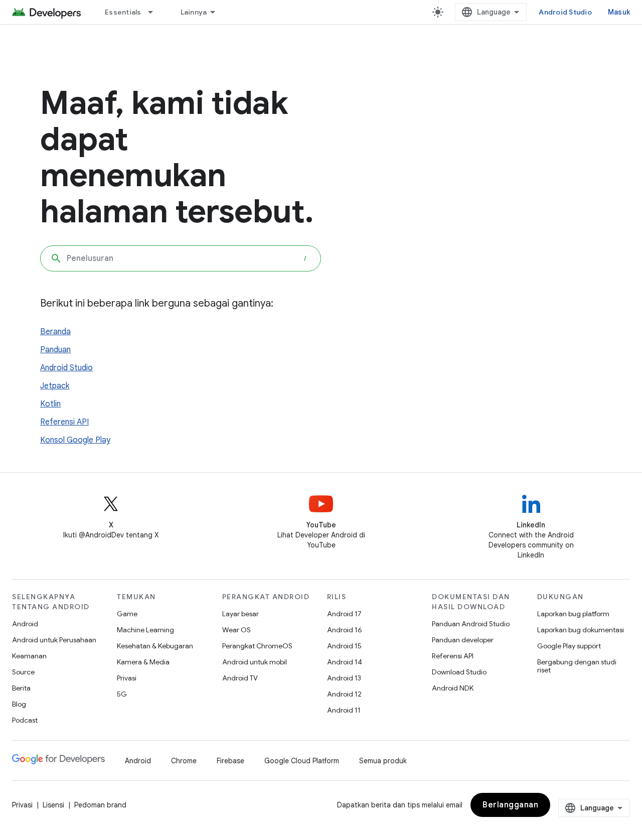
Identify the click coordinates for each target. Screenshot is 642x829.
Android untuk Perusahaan (54, 639)
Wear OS (236, 629)
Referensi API (64, 422)
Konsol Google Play (75, 440)
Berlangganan (510, 805)
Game (127, 613)
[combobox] (180, 258)
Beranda (55, 332)
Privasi (126, 677)
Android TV (240, 677)
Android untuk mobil (254, 661)
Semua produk (383, 760)
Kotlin (50, 404)
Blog (19, 704)
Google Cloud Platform (301, 760)
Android (25, 623)
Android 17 (344, 613)
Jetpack (54, 386)
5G (122, 694)
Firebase (230, 760)
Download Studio (459, 671)
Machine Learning (145, 629)
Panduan (55, 350)
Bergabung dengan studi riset (576, 665)
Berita (21, 688)
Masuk (619, 12)
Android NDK (452, 688)
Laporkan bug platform (573, 613)
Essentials (123, 12)
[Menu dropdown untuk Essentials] (155, 12)
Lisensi (53, 805)
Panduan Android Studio (471, 623)
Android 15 (344, 645)
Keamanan (29, 655)
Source (23, 671)
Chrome (184, 760)
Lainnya (194, 12)
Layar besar (240, 613)
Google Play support (569, 645)
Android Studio (565, 12)
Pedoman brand (100, 805)
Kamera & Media (143, 661)
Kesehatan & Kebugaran (155, 645)
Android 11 (344, 710)
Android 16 (344, 629)
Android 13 (344, 677)
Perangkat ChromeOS (257, 645)
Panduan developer (463, 639)
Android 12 (344, 694)
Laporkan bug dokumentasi (580, 629)
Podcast (25, 720)
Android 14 (344, 661)
